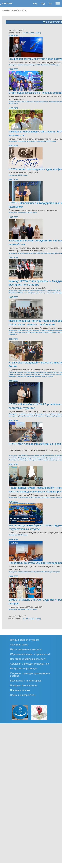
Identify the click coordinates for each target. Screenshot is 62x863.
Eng (35, 3)
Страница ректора (18, 10)
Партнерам (49, 416)
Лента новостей (27, 101)
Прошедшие (13, 65)
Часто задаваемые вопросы (26, 649)
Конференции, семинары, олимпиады (41, 293)
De (50, 3)
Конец (38, 33)
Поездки (59, 293)
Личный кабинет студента (24, 639)
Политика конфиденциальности (28, 658)
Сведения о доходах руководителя (29, 663)
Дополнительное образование (29, 330)
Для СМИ (36, 65)
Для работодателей (48, 253)
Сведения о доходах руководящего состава (30, 674)
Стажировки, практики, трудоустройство (39, 376)
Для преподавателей (25, 65)
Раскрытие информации (23, 668)
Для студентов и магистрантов (44, 374)
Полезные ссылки (20, 690)
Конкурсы (56, 571)
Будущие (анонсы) (15, 101)
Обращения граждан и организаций (30, 654)
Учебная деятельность (16, 372)
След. (32, 33)
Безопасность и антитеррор (25, 680)
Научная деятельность (38, 290)
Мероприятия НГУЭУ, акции (50, 65)
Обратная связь (19, 644)
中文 (43, 3)
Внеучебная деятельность (27, 141)
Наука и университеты (22, 694)
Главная (5, 10)
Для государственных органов (51, 497)
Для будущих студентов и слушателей (31, 458)
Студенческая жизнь (41, 101)
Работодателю (39, 416)
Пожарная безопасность (23, 685)
